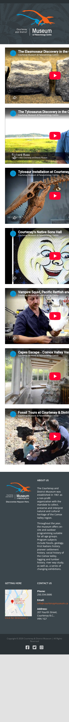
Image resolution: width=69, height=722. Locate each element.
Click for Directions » (16, 617)
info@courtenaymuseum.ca (52, 603)
